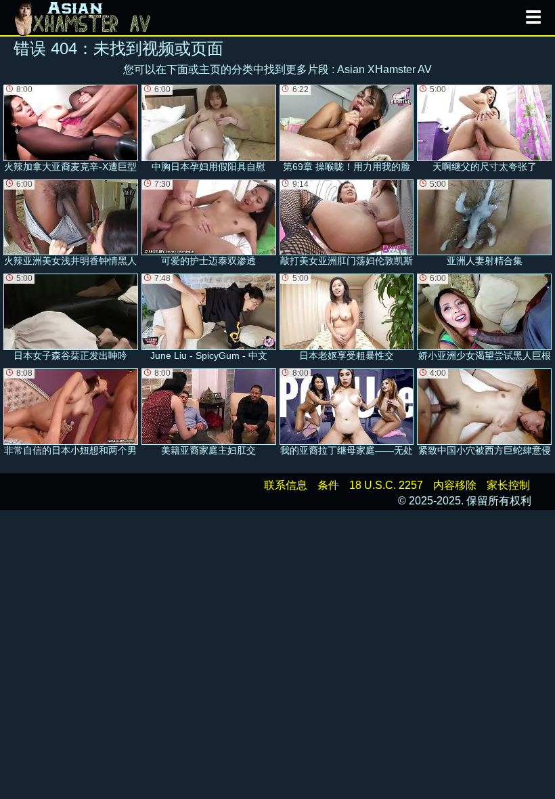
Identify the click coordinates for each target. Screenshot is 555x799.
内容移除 (454, 485)
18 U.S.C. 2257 (386, 485)
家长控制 (508, 485)
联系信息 (285, 485)
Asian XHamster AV (384, 69)
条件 (328, 485)
